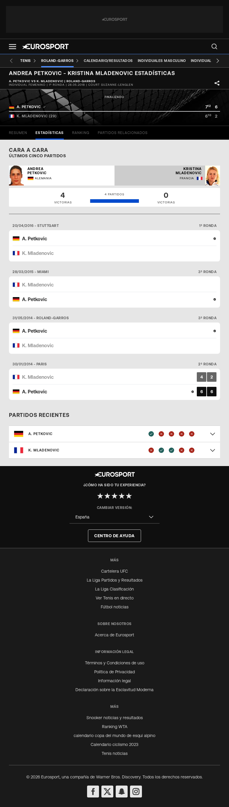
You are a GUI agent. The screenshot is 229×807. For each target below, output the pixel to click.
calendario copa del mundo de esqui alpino (114, 735)
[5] (128, 495)
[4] (121, 495)
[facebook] (93, 791)
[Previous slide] (11, 60)
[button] (12, 46)
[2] (107, 495)
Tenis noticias (115, 753)
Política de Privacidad (114, 671)
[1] (100, 495)
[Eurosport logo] (45, 46)
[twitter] (107, 791)
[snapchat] (122, 791)
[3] (114, 495)
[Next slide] (217, 60)
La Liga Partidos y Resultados (115, 580)
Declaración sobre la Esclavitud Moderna (114, 689)
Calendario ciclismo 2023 (114, 744)
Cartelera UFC (114, 571)
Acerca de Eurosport (114, 634)
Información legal (114, 680)
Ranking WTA (114, 726)
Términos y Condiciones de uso (114, 662)
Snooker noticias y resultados (114, 717)
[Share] (217, 83)
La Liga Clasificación (114, 589)
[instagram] (136, 791)
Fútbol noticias (115, 607)
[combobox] (114, 517)
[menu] (214, 46)
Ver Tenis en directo (115, 598)
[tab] (18, 133)
